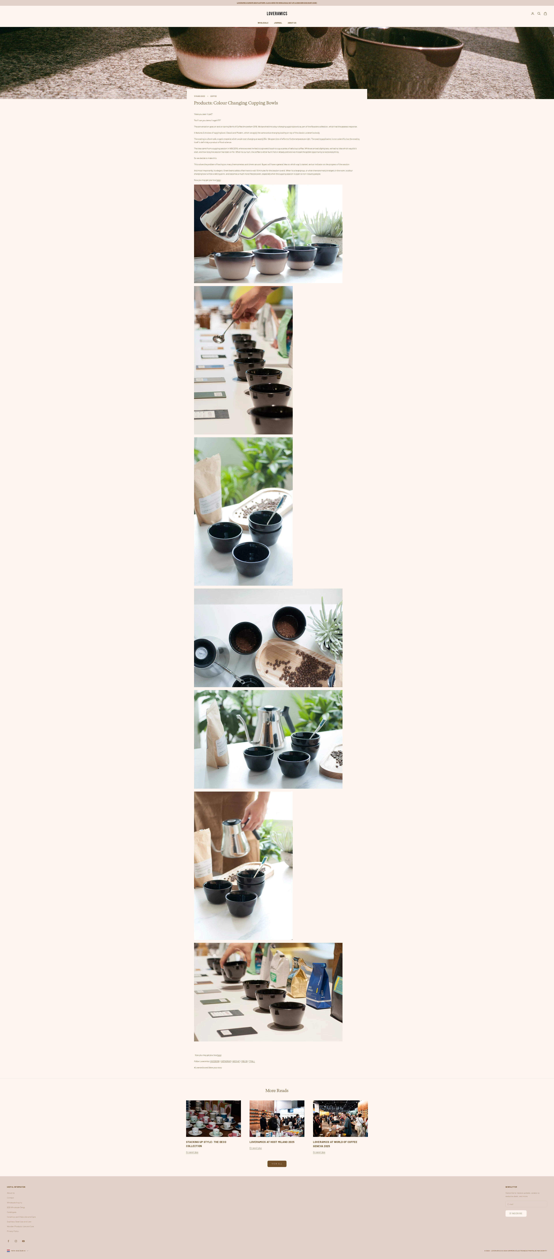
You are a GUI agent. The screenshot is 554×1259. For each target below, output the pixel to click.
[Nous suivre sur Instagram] (15, 1241)
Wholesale (263, 23)
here (218, 180)
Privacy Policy (13, 1231)
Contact (10, 1197)
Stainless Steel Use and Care (19, 1221)
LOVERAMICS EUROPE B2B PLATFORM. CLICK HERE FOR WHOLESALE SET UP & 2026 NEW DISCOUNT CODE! (277, 3)
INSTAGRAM (226, 1061)
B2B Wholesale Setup (16, 1207)
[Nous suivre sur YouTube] (23, 1241)
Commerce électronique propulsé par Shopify (527, 1251)
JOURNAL (278, 23)
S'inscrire (516, 1213)
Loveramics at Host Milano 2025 (272, 1141)
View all (277, 1164)
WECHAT (236, 1061)
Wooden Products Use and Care (20, 1226)
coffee (213, 96)
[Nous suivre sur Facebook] (8, 1241)
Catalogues (11, 1212)
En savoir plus (192, 1152)
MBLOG (244, 1061)
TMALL (252, 1061)
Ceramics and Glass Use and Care (21, 1217)
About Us (292, 23)
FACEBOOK (214, 1061)
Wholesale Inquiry (14, 1202)
